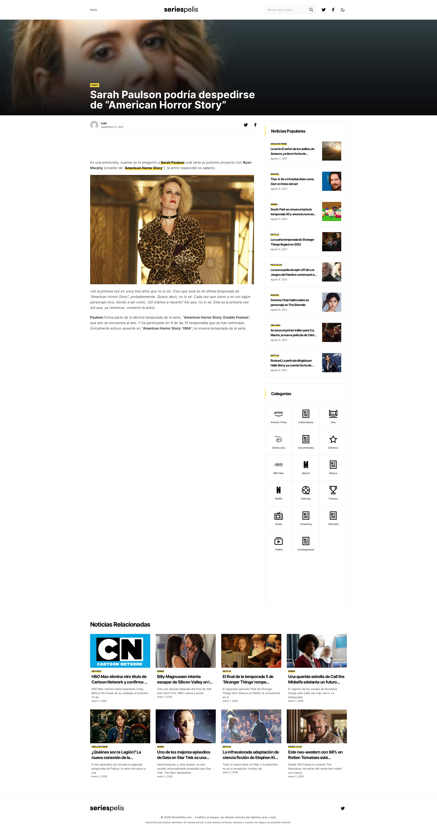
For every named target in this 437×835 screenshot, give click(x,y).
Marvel (275, 174)
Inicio (93, 9)
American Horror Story (143, 168)
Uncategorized (306, 549)
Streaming (306, 524)
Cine (333, 422)
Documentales (306, 447)
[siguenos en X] (246, 125)
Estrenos (333, 447)
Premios (333, 498)
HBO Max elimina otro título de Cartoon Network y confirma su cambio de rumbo (120, 682)
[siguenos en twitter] (324, 10)
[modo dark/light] (343, 10)
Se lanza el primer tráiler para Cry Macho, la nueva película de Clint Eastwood (292, 335)
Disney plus (278, 447)
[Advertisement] (172, 147)
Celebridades (305, 422)
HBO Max (275, 325)
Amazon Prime (279, 143)
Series (94, 85)
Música (333, 473)
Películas (276, 264)
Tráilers (279, 549)
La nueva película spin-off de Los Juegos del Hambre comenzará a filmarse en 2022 (292, 274)
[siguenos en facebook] (333, 10)
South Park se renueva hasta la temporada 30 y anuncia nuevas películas (292, 214)
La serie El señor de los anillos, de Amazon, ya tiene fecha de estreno (292, 153)
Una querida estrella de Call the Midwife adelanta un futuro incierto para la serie (316, 682)
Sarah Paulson (172, 162)
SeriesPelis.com (182, 817)
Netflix (275, 234)
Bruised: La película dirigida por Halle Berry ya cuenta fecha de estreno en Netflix (291, 365)
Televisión (333, 524)
